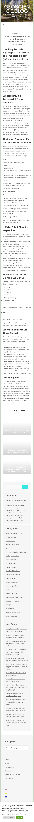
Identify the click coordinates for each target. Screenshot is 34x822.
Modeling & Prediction (13, 571)
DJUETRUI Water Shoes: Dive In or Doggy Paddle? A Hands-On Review (16, 702)
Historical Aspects (11, 563)
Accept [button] (19, 818)
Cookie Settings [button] (9, 818)
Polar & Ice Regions (12, 582)
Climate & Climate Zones (14, 533)
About (7, 763)
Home (7, 760)
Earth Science (10, 541)
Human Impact (11, 567)
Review (8, 590)
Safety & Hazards (11, 593)
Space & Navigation (17, 44)
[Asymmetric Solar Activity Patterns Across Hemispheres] (17, 445)
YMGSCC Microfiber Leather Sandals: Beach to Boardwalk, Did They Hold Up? (16, 687)
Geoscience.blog (17, 10)
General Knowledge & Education (16, 552)
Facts (7, 548)
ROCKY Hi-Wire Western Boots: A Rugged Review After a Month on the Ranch (16, 666)
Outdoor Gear (10, 578)
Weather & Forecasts (13, 612)
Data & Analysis (11, 537)
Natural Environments (13, 575)
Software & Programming (14, 597)
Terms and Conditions (12, 775)
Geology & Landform (12, 556)
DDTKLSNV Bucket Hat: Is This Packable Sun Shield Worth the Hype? (16, 722)
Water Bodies (10, 608)
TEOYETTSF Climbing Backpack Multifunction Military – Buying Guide (16, 643)
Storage (8, 605)
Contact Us (9, 778)
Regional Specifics (12, 586)
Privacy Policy (9, 767)
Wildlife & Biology (11, 616)
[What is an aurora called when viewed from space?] (17, 426)
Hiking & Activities (11, 560)
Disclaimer (8, 771)
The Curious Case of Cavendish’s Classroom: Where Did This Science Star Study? (16, 652)
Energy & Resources (12, 545)
